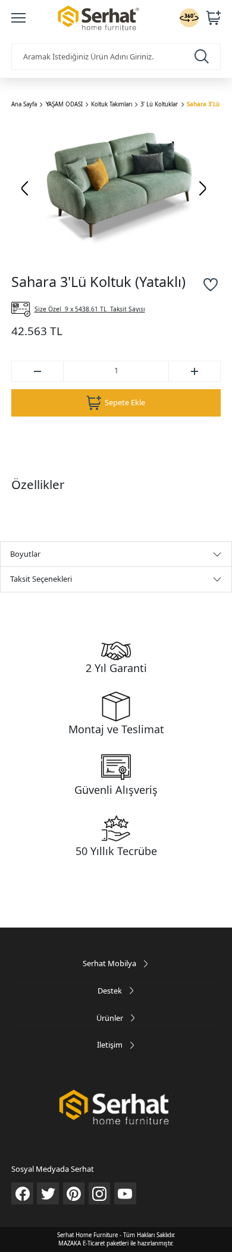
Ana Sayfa (24, 104)
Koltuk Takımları (111, 104)
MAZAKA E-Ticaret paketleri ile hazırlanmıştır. (116, 1243)
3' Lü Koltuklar (159, 104)
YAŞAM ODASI (64, 104)
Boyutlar (25, 553)
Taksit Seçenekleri (41, 578)
